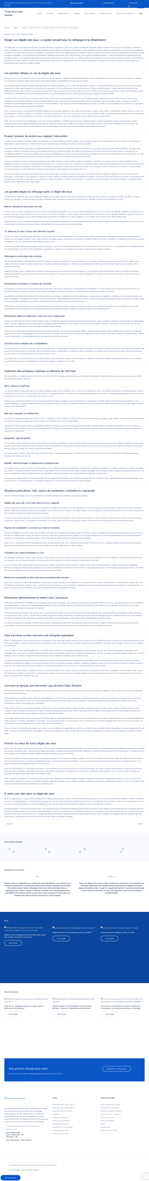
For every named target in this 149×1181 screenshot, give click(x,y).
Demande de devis (76, 3)
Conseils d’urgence (107, 1117)
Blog (140, 13)
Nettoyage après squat (60, 1130)
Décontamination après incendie (64, 1108)
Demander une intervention (125, 13)
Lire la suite (13, 943)
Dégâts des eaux (63, 13)
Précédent (9, 824)
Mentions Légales (51, 1165)
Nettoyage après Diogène (61, 1120)
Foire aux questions (107, 1120)
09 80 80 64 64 (108, 3)
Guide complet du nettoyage (110, 1104)
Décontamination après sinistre (63, 1104)
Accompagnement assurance (111, 1114)
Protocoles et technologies (110, 1108)
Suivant (140, 824)
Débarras (77, 13)
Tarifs (103, 1124)
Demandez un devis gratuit (117, 1069)
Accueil (39, 13)
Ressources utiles (106, 13)
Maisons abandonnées (60, 1133)
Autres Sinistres (89, 13)
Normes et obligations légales (111, 1111)
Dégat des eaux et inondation (63, 1111)
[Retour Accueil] (14, 13)
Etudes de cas (106, 1127)
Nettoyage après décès (61, 1117)
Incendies (50, 13)
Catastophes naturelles (61, 1124)
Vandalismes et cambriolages (63, 1127)
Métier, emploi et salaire (109, 1130)
